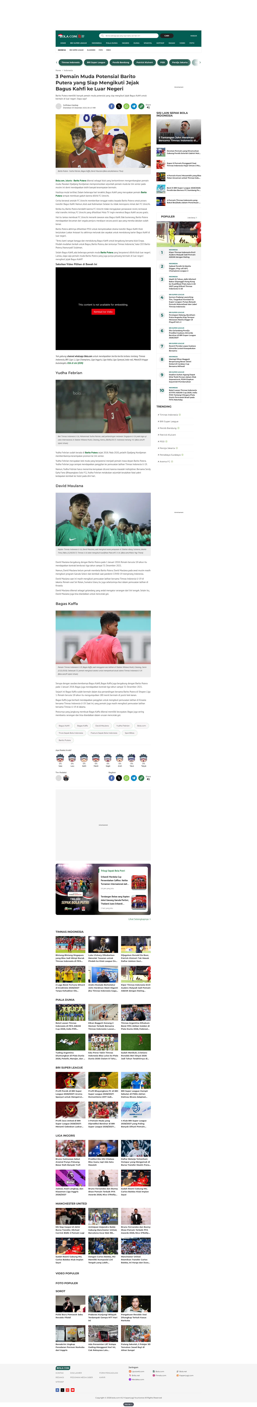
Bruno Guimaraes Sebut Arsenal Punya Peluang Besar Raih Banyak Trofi (68, 1162)
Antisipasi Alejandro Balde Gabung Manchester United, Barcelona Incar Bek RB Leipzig (102, 1230)
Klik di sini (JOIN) (75, 363)
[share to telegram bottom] (134, 778)
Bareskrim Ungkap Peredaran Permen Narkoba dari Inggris (70, 1347)
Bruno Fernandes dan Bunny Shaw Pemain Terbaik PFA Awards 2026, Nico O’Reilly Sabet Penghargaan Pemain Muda (103, 1191)
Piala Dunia (111, 43)
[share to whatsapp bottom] (126, 778)
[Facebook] (57, 1390)
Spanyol (148, 43)
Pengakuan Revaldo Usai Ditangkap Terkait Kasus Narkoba (134, 1317)
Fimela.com (161, 1375)
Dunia (136, 43)
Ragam (172, 43)
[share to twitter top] (119, 106)
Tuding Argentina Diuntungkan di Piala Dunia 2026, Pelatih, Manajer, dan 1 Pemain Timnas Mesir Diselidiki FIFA (70, 1055)
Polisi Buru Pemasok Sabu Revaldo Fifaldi (69, 1316)
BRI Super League (78, 43)
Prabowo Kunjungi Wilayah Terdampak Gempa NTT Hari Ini (102, 1317)
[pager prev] (57, 62)
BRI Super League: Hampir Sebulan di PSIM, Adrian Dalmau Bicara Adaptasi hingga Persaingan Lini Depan (134, 1094)
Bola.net (183, 1371)
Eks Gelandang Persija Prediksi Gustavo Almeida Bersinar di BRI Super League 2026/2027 (182, 334)
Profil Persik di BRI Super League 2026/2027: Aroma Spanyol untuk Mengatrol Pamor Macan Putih (69, 1094)
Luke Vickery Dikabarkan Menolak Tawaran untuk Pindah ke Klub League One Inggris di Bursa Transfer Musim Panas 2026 (102, 958)
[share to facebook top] (112, 106)
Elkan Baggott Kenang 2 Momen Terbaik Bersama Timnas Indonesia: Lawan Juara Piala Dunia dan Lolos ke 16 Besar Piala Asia (102, 1026)
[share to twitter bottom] (119, 778)
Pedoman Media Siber (81, 1377)
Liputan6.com (138, 1371)
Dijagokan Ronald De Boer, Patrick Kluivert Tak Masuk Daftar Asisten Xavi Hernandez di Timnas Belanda (135, 958)
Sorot (60, 1291)
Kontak (60, 1373)
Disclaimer (76, 1373)
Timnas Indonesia (70, 931)
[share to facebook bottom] (112, 778)
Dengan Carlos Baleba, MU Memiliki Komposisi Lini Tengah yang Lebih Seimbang (101, 1259)
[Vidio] (67, 1390)
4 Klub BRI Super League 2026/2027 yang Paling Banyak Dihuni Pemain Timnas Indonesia (133, 1123)
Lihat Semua (191, 218)
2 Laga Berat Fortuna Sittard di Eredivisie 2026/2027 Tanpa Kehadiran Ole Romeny (70, 988)
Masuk (194, 36)
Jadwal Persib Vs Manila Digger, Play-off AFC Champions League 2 (180, 268)
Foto (191, 43)
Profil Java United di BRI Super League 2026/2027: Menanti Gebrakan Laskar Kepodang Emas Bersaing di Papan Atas (70, 1123)
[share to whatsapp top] (126, 106)
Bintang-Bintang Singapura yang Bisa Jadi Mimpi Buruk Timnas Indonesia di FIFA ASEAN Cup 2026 (70, 958)
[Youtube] (73, 1390)
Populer (168, 216)
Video (182, 43)
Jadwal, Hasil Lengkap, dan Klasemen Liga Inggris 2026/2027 (69, 1191)
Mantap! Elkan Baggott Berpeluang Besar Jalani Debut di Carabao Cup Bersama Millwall (180, 362)
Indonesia (97, 43)
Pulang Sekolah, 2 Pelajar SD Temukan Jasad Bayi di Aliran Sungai (136, 1347)
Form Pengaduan (108, 1373)
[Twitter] (62, 1390)
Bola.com (60, 180)
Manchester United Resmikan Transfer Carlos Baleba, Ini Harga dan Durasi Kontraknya (135, 1259)
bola (71, 36)
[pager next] (200, 62)
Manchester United (71, 1203)
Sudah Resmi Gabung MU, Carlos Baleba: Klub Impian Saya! (135, 1191)
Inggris (125, 43)
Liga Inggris (65, 1135)
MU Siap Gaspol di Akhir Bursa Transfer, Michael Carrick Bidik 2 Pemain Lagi (70, 1230)
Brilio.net (136, 1375)
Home (63, 43)
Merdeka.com (138, 1379)
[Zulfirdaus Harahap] (59, 106)
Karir (102, 1377)
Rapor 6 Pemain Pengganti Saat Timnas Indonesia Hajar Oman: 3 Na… (184, 164)
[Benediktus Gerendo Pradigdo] (66, 778)
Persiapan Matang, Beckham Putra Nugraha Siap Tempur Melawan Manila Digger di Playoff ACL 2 (182, 318)
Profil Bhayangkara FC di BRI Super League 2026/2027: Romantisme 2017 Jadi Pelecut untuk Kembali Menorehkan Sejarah (103, 1094)
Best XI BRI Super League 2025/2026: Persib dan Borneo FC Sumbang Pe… (184, 189)
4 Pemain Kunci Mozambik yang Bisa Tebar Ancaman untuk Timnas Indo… (184, 176)
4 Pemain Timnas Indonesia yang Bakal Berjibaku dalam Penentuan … (183, 201)
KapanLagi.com (186, 1375)
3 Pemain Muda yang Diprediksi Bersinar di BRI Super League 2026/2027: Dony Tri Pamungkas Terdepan (101, 1123)
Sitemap (60, 1382)
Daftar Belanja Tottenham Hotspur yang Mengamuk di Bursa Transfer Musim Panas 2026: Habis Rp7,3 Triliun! (135, 1162)
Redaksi (60, 1377)
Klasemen (91, 50)
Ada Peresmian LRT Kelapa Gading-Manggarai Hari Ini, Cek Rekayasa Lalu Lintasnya (102, 1347)
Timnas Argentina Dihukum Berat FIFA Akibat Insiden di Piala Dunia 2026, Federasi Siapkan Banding (135, 1026)
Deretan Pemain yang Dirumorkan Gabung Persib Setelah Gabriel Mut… (184, 152)
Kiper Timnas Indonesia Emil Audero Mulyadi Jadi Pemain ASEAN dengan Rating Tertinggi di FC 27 (136, 988)
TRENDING (163, 406)
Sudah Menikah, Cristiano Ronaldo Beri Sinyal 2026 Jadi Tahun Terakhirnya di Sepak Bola (134, 1055)
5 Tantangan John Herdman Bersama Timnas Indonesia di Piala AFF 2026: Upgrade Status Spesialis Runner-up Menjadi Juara (178, 139)
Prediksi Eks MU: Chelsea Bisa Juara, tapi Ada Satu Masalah (101, 1162)
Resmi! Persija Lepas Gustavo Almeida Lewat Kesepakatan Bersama (182, 348)
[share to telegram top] (134, 106)
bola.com (116, 1398)
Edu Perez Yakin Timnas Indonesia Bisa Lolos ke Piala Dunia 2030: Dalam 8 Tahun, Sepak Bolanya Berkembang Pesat (103, 1055)
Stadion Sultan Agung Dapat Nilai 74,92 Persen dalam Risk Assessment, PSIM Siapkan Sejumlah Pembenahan (182, 378)
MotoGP (160, 43)
